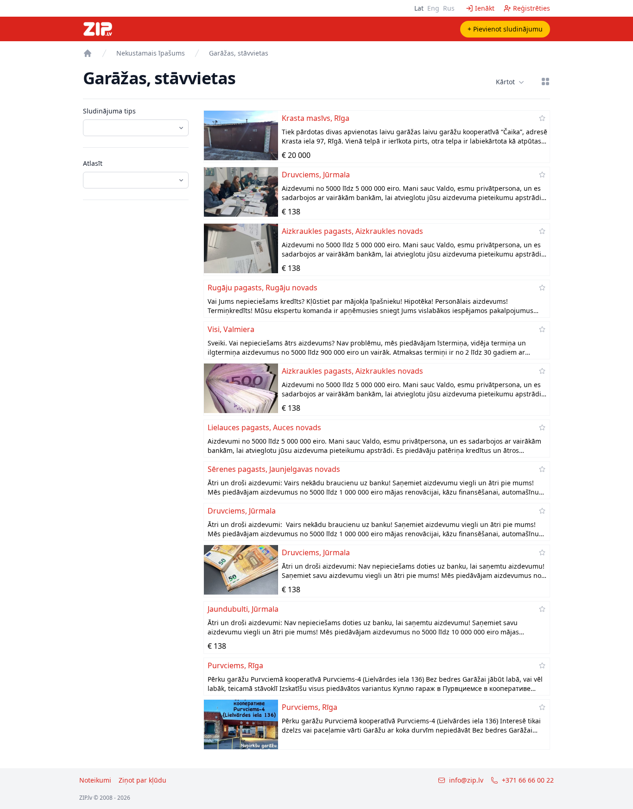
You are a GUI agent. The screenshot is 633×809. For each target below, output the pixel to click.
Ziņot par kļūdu (142, 780)
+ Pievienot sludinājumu (505, 29)
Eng (433, 8)
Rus (449, 8)
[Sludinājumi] (87, 53)
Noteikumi (95, 780)
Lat (419, 8)
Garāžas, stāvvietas (238, 53)
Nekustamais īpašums (150, 53)
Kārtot (505, 81)
